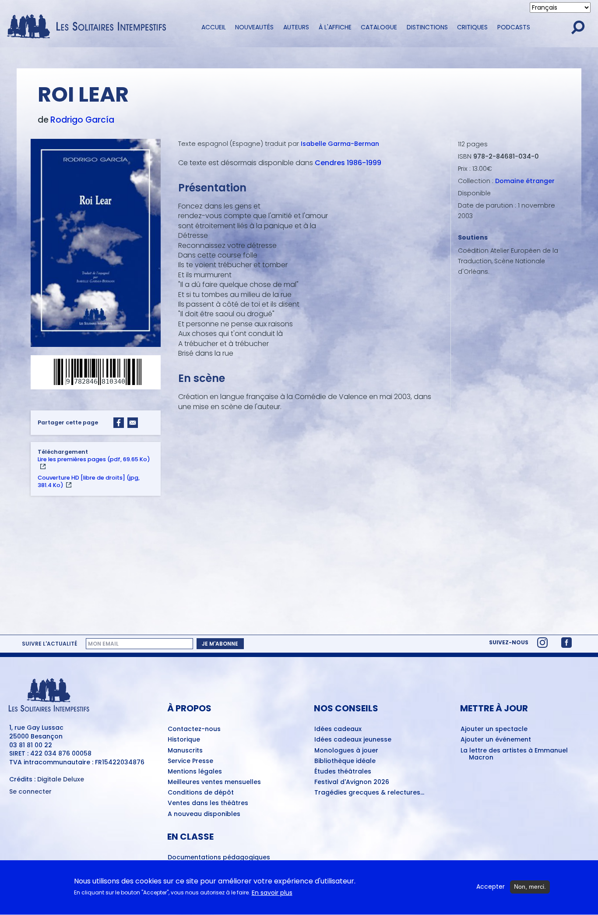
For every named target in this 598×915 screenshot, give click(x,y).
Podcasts (513, 27)
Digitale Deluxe (60, 779)
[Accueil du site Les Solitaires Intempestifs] (89, 27)
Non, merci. (530, 886)
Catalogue (379, 27)
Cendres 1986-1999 (348, 163)
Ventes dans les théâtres (208, 803)
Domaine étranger (525, 181)
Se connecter (30, 791)
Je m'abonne (220, 643)
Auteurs (296, 27)
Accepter (490, 887)
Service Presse (190, 761)
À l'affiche (335, 27)
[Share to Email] (132, 422)
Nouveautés (254, 27)
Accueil (213, 27)
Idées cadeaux (338, 729)
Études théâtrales (342, 772)
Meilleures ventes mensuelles (214, 782)
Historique (184, 740)
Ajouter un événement (496, 740)
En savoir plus (272, 893)
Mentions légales (195, 772)
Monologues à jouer (346, 751)
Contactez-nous (194, 729)
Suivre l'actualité (49, 644)
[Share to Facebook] (118, 422)
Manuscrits (185, 751)
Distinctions (427, 27)
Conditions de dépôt (201, 793)
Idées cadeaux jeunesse (352, 740)
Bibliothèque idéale (345, 761)
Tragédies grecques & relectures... (369, 793)
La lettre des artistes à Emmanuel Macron (514, 754)
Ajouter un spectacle (494, 729)
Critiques (472, 27)
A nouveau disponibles (204, 814)
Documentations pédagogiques (219, 858)
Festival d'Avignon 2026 (351, 782)
